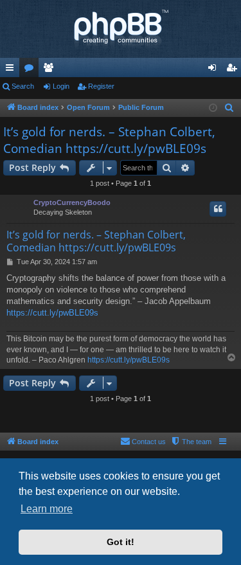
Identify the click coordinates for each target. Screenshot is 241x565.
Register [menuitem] (234, 70)
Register (101, 86)
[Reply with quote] (218, 209)
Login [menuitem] (215, 70)
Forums (31, 70)
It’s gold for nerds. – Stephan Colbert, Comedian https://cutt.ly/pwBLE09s (109, 140)
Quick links (12, 70)
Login (61, 86)
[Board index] (120, 29)
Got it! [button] (120, 542)
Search (23, 86)
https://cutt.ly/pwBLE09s (52, 313)
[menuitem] (229, 108)
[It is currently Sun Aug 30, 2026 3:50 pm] (213, 108)
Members (51, 70)
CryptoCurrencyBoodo (72, 202)
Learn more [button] (47, 508)
